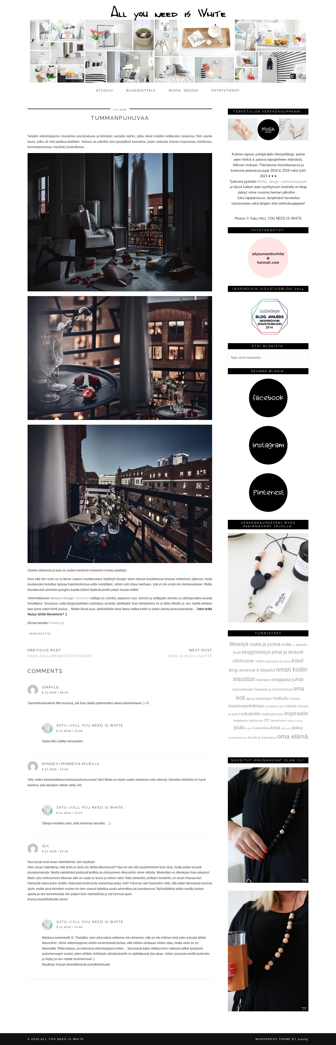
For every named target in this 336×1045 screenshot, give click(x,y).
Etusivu (104, 90)
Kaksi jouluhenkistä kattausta (60, 653)
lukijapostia (241, 720)
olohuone (243, 660)
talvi (281, 706)
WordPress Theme (273, 1039)
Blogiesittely (141, 90)
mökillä (249, 728)
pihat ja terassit (287, 652)
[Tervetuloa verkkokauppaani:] (268, 139)
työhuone (286, 728)
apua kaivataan (259, 699)
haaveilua (261, 728)
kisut (297, 660)
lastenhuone (279, 720)
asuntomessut (238, 737)
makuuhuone (272, 714)
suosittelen (271, 706)
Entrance (55, 623)
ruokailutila (249, 713)
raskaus (263, 679)
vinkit (259, 661)
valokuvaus (256, 720)
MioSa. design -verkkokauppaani (282, 182)
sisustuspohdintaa (246, 705)
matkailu (280, 698)
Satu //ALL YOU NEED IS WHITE (89, 725)
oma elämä (292, 736)
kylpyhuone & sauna (278, 661)
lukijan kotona (295, 720)
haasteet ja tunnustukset (273, 689)
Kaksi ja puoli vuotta (189, 653)
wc (293, 645)
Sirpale (50, 687)
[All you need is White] (168, 42)
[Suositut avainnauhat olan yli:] (268, 882)
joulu (239, 727)
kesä (275, 727)
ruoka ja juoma (264, 644)
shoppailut (281, 679)
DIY (267, 720)
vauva (291, 705)
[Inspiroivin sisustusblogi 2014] (268, 334)
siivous (295, 699)
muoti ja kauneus (262, 737)
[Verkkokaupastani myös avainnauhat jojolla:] (268, 621)
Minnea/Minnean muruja (71, 764)
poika (297, 727)
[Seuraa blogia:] (268, 416)
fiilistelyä (238, 644)
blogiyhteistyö (256, 652)
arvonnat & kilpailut (257, 670)
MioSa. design (183, 90)
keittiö (286, 644)
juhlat (297, 679)
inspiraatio (40, 633)
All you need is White (62, 1039)
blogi (233, 670)
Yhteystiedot (225, 90)
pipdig (303, 1039)
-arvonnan (70, 598)
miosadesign (242, 689)
